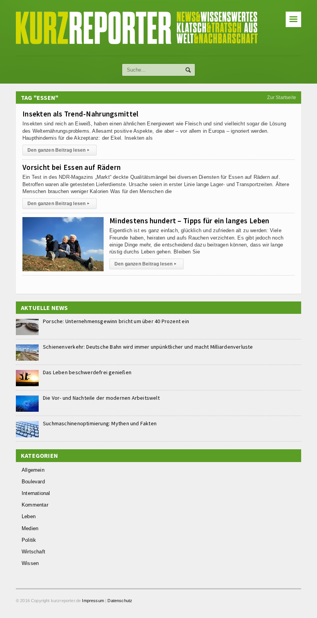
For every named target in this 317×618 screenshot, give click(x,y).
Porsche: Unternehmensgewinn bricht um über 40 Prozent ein (116, 321)
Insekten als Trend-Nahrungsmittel (80, 113)
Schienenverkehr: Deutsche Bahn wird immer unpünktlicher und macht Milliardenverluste (148, 346)
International (36, 493)
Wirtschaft (33, 552)
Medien (30, 528)
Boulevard (33, 481)
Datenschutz (119, 600)
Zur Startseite (281, 97)
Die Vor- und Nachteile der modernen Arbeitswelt (101, 397)
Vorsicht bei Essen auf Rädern (71, 167)
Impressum (93, 600)
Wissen (30, 563)
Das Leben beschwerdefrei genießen (87, 372)
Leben (29, 516)
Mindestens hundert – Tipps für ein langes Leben (189, 220)
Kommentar (35, 505)
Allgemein (33, 470)
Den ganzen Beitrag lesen (58, 150)
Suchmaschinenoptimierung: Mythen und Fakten (100, 423)
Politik (29, 540)
